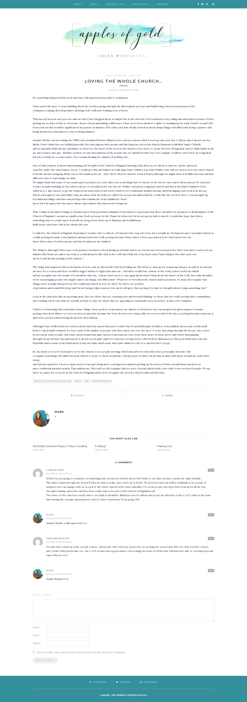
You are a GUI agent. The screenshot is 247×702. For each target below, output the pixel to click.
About (77, 4)
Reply (211, 470)
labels (77, 381)
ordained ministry (101, 381)
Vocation (135, 75)
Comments (78, 395)
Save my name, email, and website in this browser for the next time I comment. (81, 652)
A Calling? (100, 446)
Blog (94, 4)
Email (36, 635)
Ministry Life (115, 4)
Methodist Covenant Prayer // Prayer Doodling (60, 446)
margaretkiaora (57, 538)
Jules (169, 395)
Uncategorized (116, 75)
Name (36, 627)
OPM (87, 381)
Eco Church (140, 4)
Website (36, 643)
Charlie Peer (55, 470)
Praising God (164, 446)
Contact (162, 4)
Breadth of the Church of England (52, 381)
